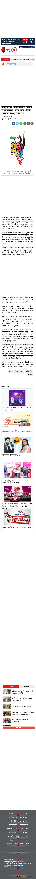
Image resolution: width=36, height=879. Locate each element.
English (25, 40)
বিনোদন (9, 844)
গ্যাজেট (25, 813)
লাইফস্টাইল (10, 829)
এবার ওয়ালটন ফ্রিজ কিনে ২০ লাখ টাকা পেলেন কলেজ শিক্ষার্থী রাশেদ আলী (16, 481)
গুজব (19, 840)
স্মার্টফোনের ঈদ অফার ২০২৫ (11, 455)
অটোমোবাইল (23, 821)
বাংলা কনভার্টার (6, 44)
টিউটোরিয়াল (23, 817)
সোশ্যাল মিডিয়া (12, 825)
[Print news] (32, 123)
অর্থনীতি (11, 813)
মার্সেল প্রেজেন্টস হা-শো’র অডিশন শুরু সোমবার (16, 527)
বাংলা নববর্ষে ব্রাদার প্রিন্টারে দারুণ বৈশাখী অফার (17, 431)
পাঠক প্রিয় (26, 687)
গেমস (27, 829)
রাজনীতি (25, 836)
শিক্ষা (21, 844)
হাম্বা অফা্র (20, 371)
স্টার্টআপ (18, 836)
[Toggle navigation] (7, 872)
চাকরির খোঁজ (19, 829)
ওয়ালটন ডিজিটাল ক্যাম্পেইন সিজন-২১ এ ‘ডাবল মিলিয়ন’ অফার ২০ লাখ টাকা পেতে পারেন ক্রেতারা (17, 506)
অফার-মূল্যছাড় (11, 64)
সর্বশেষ (11, 687)
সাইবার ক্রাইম (13, 832)
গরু (12, 371)
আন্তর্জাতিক (12, 840)
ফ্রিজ (31, 374)
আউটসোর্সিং (13, 821)
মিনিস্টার (29, 371)
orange (26, 876)
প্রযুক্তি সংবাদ (13, 817)
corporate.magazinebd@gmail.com (19, 867)
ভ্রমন (25, 840)
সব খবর (18, 728)
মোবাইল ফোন (23, 832)
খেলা (16, 844)
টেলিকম (18, 813)
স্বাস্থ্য (27, 844)
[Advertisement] (18, 19)
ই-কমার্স (10, 836)
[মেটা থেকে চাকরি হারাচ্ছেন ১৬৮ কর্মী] (18, 708)
